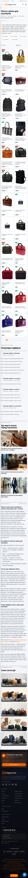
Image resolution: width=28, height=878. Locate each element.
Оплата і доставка (5, 1)
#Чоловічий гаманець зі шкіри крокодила (16, 861)
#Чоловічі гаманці (14, 870)
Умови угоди (4, 798)
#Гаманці (4, 861)
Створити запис (5, 811)
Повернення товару (19, 798)
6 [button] (17, 340)
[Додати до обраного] (11, 51)
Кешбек (12, 1)
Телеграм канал (18, 802)
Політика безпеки (18, 795)
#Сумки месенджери (21, 868)
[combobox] (21, 45)
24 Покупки (3, 16)
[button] (24, 340)
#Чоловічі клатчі (7, 866)
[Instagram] (6, 784)
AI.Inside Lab (21, 876)
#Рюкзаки (22, 859)
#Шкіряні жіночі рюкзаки (10, 865)
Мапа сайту (17, 800)
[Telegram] (3, 784)
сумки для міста (5, 641)
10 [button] (21, 340)
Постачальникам (5, 795)
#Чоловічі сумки (7, 859)
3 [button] (11, 340)
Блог (3, 802)
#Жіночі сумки (15, 859)
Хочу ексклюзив (13, 764)
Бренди (3, 800)
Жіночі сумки (21, 16)
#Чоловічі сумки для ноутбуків (9, 868)
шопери (18, 641)
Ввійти (3, 808)
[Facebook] (9, 784)
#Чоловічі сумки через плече (18, 866)
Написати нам (6, 843)
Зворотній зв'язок (18, 791)
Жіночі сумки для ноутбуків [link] (7, 17)
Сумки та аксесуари (12, 16)
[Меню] (2, 4)
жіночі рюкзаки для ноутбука (18, 640)
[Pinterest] (16, 784)
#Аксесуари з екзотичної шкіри (14, 863)
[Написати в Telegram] (24, 874)
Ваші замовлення (5, 816)
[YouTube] (12, 784)
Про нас (3, 791)
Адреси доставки (5, 821)
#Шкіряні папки (20, 865)
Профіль (3, 819)
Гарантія (3, 793)
